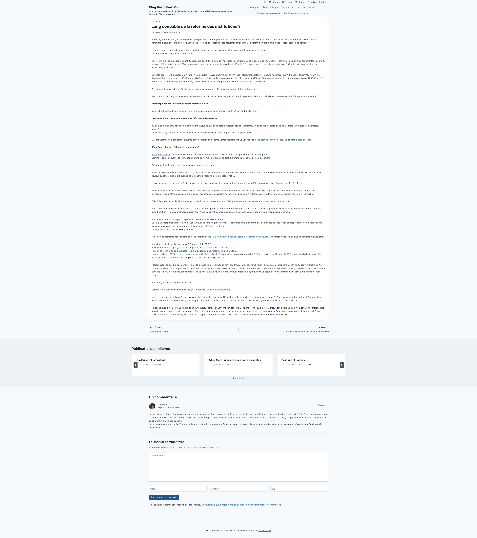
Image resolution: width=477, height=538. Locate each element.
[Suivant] (342, 365)
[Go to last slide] (136, 365)
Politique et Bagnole (293, 360)
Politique (274, 7)
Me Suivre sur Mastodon (296, 13)
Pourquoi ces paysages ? (269, 13)
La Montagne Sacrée (158, 329)
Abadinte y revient (161, 154)
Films (264, 7)
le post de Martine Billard (270, 140)
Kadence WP (264, 530)
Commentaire (157, 455)
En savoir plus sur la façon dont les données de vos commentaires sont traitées (241, 505)
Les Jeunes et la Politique (151, 360)
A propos (296, 7)
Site (273, 489)
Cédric (161, 404)
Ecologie (285, 7)
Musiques (254, 7)
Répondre (322, 405)
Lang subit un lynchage (218, 289)
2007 (227, 257)
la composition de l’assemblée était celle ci (195, 254)
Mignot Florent (160, 32)
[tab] (233, 378)
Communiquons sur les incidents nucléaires (307, 329)
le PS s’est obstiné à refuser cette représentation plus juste (238, 237)
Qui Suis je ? (309, 7)
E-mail (215, 489)
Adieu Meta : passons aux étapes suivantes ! (235, 360)
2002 (219, 257)
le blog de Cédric (304, 140)
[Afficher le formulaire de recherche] (265, 2)
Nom (153, 489)
